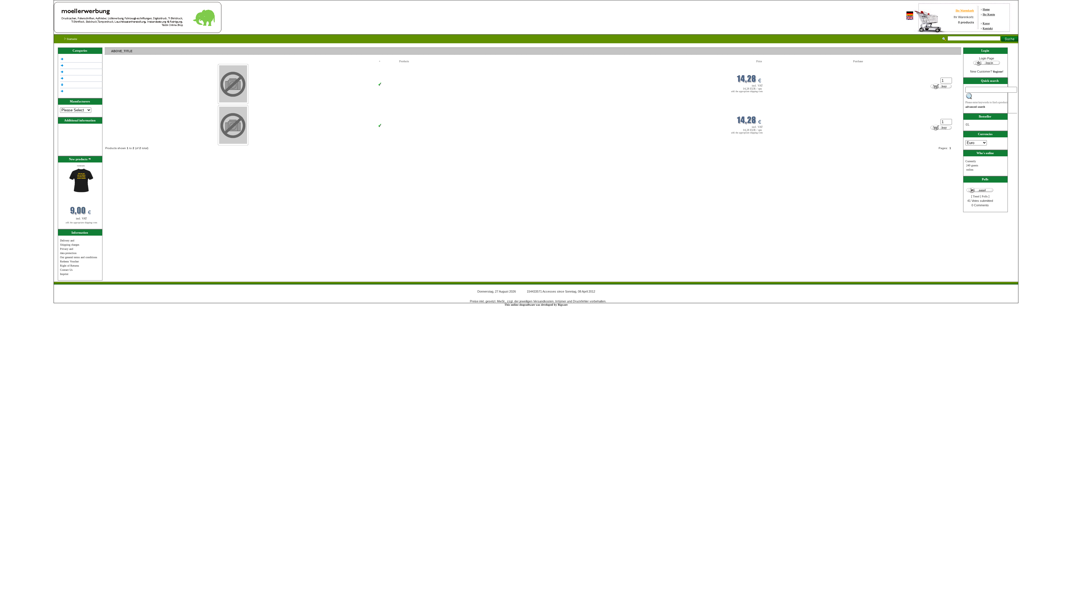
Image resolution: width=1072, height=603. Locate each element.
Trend (976, 196)
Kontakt (988, 28)
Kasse (986, 23)
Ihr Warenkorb (965, 10)
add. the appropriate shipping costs (81, 222)
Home (986, 9)
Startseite (71, 38)
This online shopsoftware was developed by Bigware (536, 304)
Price (759, 61)
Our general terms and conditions (78, 257)
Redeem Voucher (69, 261)
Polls (985, 196)
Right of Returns (69, 265)
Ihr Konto (989, 14)
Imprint (64, 274)
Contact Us (66, 269)
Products (404, 61)
